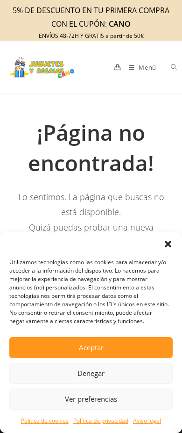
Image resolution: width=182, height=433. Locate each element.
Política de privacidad (100, 421)
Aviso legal (147, 421)
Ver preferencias (91, 399)
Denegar (91, 373)
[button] (168, 244)
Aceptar (91, 347)
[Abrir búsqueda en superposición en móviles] (168, 67)
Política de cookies (45, 421)
